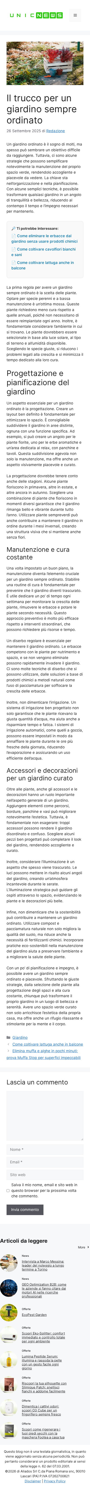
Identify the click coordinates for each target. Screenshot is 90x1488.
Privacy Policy (55, 1481)
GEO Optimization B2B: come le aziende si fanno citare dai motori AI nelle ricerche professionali (44, 1290)
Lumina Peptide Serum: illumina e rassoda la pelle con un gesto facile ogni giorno (42, 1362)
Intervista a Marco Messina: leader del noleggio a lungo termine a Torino (43, 1265)
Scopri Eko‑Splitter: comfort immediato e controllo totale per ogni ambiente (43, 1337)
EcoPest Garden (34, 1315)
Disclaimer (33, 1481)
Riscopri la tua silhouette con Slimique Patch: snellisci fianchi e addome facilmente (44, 1387)
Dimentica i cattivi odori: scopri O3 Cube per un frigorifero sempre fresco (41, 1410)
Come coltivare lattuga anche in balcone (47, 1044)
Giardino (20, 1037)
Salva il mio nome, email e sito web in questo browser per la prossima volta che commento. (44, 1190)
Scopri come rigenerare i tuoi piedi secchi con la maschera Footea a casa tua (43, 1433)
